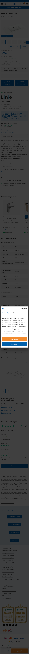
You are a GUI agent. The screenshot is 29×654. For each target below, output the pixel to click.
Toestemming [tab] (5, 312)
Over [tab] (24, 312)
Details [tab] (15, 312)
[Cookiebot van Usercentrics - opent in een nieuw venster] (20, 309)
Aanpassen (14, 344)
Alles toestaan (14, 339)
